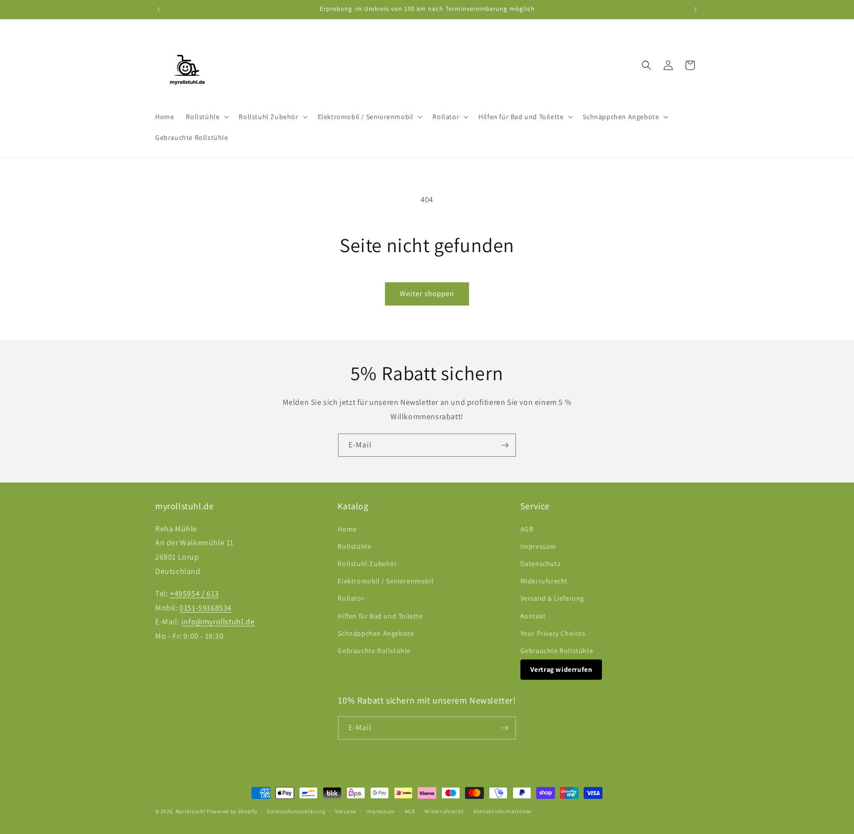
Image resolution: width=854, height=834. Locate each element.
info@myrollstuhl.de (218, 621)
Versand (345, 811)
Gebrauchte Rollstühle (374, 650)
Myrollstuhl (190, 811)
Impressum (538, 546)
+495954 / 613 (194, 593)
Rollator (351, 598)
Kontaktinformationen (502, 811)
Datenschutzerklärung (296, 811)
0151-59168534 (205, 608)
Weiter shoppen (427, 293)
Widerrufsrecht (544, 580)
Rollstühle (354, 546)
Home (347, 529)
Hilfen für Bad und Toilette (380, 616)
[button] (206, 116)
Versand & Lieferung (552, 598)
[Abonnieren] (504, 445)
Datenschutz (540, 563)
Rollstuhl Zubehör (367, 563)
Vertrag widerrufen (561, 669)
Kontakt (533, 616)
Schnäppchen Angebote (376, 633)
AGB (527, 529)
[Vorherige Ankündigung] (159, 9)
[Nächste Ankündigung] (695, 9)
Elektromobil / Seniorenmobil (385, 580)
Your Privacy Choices (553, 633)
